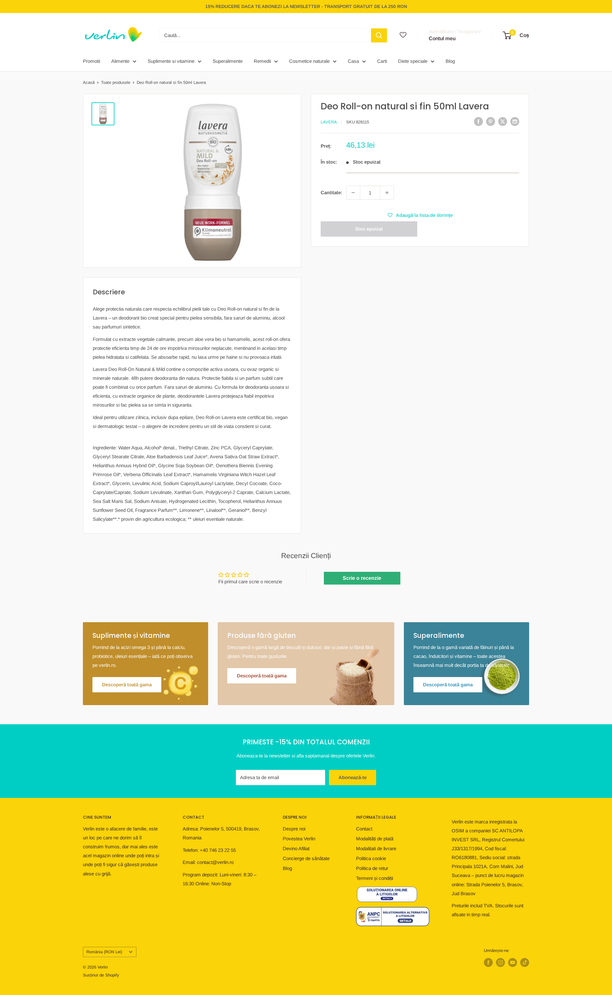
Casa (353, 61)
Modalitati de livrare (376, 848)
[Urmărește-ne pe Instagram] (500, 962)
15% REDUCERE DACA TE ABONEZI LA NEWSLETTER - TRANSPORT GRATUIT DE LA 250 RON (306, 6)
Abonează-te (353, 777)
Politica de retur (372, 868)
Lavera (329, 122)
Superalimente (228, 61)
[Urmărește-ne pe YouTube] (512, 962)
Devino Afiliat (296, 848)
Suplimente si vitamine (171, 61)
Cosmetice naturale (309, 61)
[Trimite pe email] (514, 121)
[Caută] (379, 35)
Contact (364, 828)
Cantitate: (331, 192)
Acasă (89, 82)
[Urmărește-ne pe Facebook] (488, 962)
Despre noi (294, 828)
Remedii (262, 61)
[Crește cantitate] (387, 192)
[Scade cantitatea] (353, 192)
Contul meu (442, 38)
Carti (382, 61)
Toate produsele (115, 82)
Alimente (120, 61)
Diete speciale (412, 61)
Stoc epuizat (369, 229)
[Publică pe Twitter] (502, 121)
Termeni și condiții (374, 878)
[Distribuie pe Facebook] (478, 121)
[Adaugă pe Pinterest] (490, 121)
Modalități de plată (374, 838)
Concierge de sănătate (306, 858)
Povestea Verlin (299, 838)
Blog (450, 61)
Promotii (91, 61)
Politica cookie (371, 858)
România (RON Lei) (104, 951)
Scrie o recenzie (362, 578)
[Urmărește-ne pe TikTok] (524, 962)
